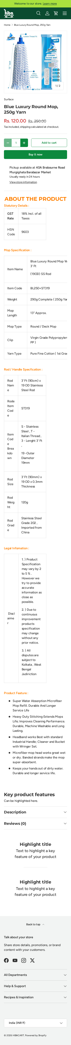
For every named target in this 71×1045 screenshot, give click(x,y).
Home (7, 25)
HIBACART (18, 1035)
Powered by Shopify (35, 1035)
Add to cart (49, 142)
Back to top (33, 924)
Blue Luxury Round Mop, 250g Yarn (32, 25)
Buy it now (35, 154)
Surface (9, 99)
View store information (23, 182)
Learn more (50, 3)
